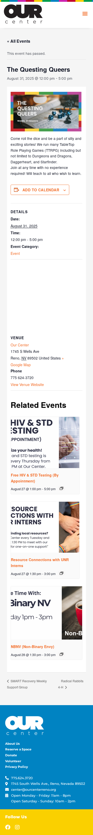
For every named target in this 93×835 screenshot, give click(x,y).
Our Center (20, 344)
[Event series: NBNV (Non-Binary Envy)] (61, 654)
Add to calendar (40, 189)
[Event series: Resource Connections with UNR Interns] (61, 573)
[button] (85, 13)
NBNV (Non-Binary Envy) (32, 646)
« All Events (18, 41)
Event (15, 253)
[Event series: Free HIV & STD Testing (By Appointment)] (61, 488)
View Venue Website (27, 384)
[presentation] (45, 442)
